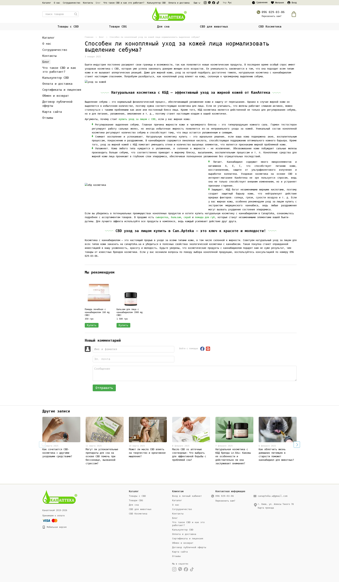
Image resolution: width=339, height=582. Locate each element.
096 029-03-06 (273, 12)
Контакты (88, 3)
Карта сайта (52, 111)
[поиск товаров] (76, 14)
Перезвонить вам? (271, 16)
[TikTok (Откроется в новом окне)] (217, 2)
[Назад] (42, 444)
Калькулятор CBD (156, 3)
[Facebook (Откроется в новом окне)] (213, 2)
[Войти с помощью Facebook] (202, 349)
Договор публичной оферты (189, 547)
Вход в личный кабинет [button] (187, 496)
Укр (225, 3)
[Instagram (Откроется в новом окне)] (205, 2)
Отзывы (47, 117)
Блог (98, 3)
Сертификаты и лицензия (61, 89)
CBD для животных (214, 26)
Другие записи (56, 411)
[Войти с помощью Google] (208, 349)
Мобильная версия (56, 527)
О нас (57, 3)
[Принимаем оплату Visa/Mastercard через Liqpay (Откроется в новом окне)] (50, 520)
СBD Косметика (269, 26)
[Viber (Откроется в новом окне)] (209, 2)
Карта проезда (266, 508)
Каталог (46, 3)
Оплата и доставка (178, 3)
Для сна (163, 26)
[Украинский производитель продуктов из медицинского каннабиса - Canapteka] (60, 497)
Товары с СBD (68, 26)
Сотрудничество (71, 3)
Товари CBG (118, 26)
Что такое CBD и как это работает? (123, 3)
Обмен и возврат (55, 95)
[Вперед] (297, 444)
